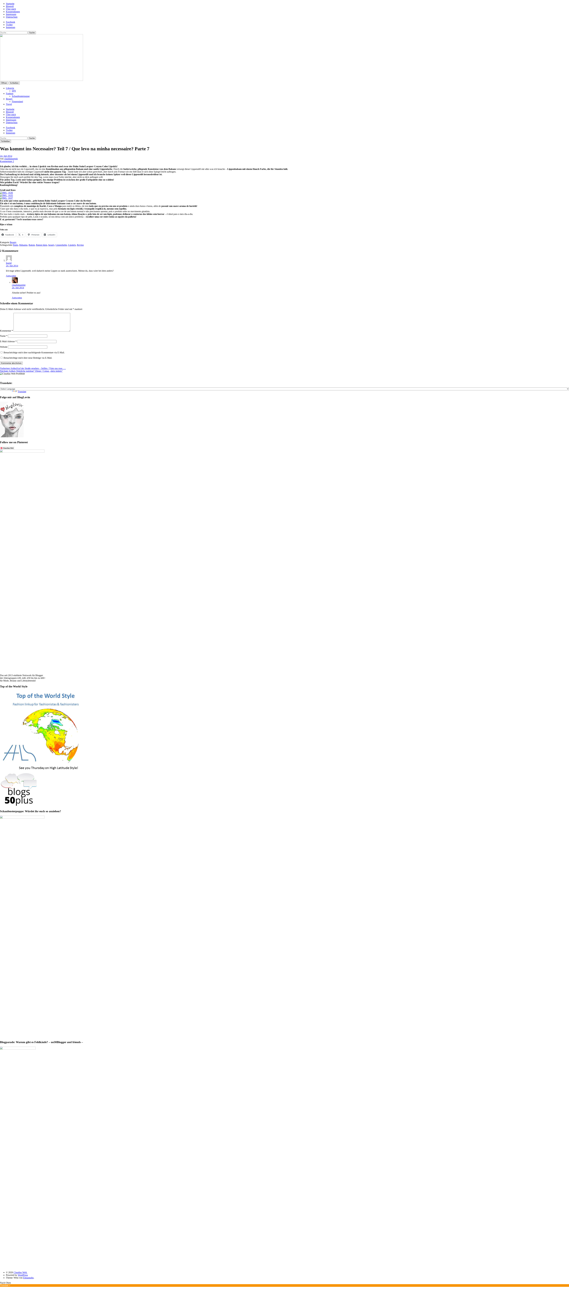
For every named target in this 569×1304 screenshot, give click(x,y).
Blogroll (10, 6)
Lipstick (72, 245)
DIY (14, 91)
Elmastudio (28, 1277)
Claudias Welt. (20, 1272)
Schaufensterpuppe (21, 96)
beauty (51, 245)
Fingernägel (17, 101)
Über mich (11, 9)
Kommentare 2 (7, 161)
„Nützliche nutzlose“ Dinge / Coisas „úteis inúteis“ (31, 371)
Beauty (9, 99)
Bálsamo (23, 245)
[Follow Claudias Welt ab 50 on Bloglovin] (12, 436)
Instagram (10, 27)
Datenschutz (11, 17)
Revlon (80, 245)
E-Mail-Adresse (8, 341)
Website (3, 347)
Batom (32, 245)
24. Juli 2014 (6, 156)
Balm (15, 245)
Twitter (9, 24)
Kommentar (6, 330)
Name (3, 336)
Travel (9, 104)
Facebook (10, 22)
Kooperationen (13, 11)
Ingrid (9, 263)
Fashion (9, 93)
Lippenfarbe (61, 245)
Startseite (10, 3)
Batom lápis (41, 245)
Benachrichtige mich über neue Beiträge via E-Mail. (28, 358)
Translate (22, 391)
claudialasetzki (11, 158)
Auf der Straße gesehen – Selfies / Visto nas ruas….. (33, 368)
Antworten (11, 276)
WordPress (23, 1275)
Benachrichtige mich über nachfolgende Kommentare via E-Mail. (34, 352)
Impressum (11, 14)
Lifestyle (10, 88)
